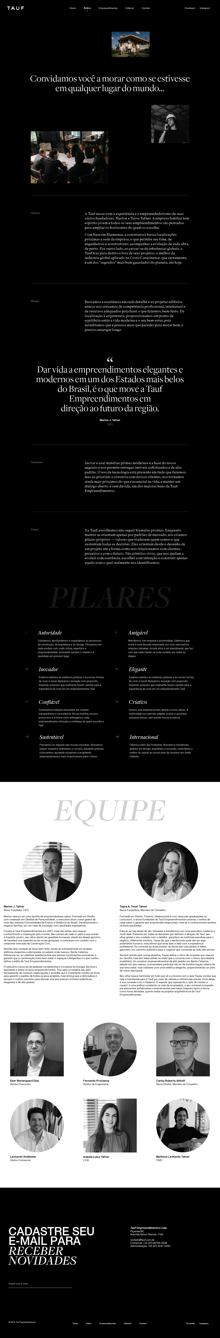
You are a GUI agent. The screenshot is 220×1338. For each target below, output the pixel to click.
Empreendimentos (108, 8)
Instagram (205, 8)
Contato (146, 8)
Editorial (129, 8)
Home (73, 8)
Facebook (190, 8)
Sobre (87, 8)
